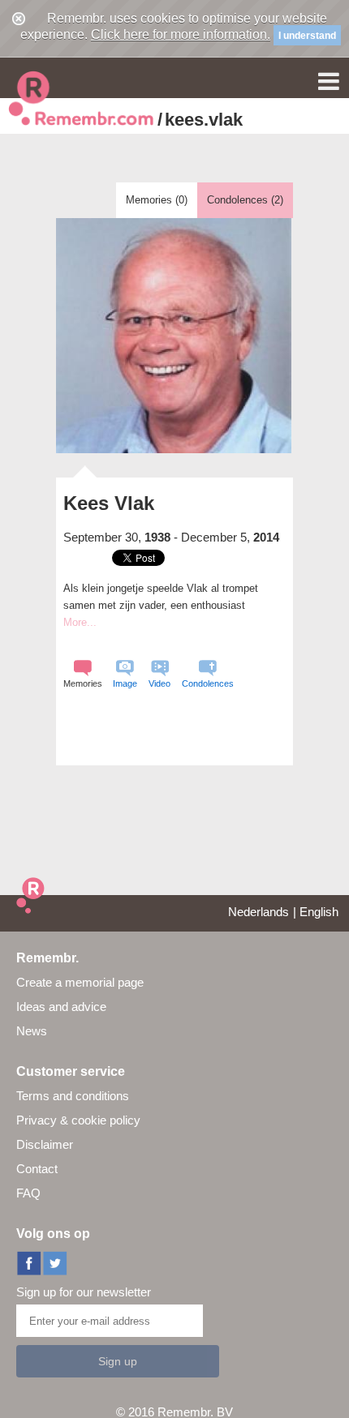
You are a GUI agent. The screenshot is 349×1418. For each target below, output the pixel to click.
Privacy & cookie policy (78, 1120)
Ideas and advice (61, 1006)
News (31, 1031)
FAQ (28, 1193)
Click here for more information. (180, 34)
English (318, 912)
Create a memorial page (80, 982)
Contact (37, 1169)
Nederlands (258, 912)
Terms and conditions (72, 1096)
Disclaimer (44, 1144)
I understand (307, 35)
